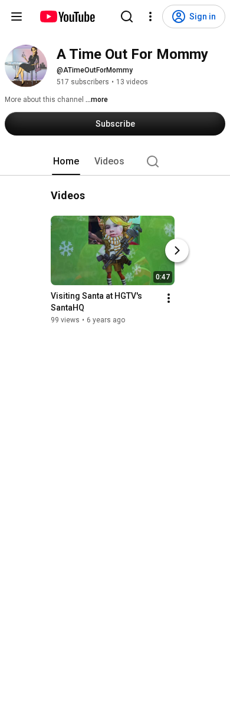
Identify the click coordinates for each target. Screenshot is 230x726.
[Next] (177, 250)
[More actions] (168, 298)
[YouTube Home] (67, 16)
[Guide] (16, 16)
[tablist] (115, 161)
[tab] (66, 161)
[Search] (127, 16)
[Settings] (150, 16)
